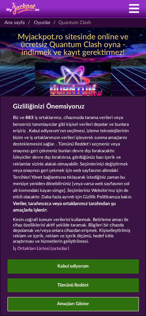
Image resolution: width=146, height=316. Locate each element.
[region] (73, 206)
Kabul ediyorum (73, 266)
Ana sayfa (14, 22)
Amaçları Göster (73, 304)
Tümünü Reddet (73, 285)
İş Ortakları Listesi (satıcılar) (41, 248)
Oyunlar (42, 22)
